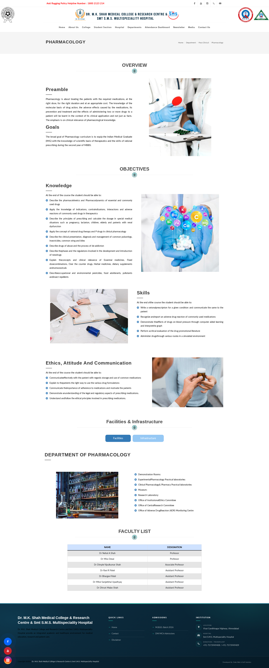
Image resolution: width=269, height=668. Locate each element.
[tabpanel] (134, 484)
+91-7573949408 (211, 645)
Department (191, 43)
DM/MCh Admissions (165, 634)
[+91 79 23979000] (214, 3)
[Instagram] (207, 3)
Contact (115, 634)
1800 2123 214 (96, 3)
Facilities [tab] (118, 438)
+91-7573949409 (230, 645)
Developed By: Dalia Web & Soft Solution (237, 662)
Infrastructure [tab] (148, 438)
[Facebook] (194, 3)
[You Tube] (201, 3)
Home (180, 43)
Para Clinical (204, 43)
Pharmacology (217, 43)
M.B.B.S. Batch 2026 (164, 627)
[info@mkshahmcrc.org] (220, 3)
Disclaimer (116, 640)
